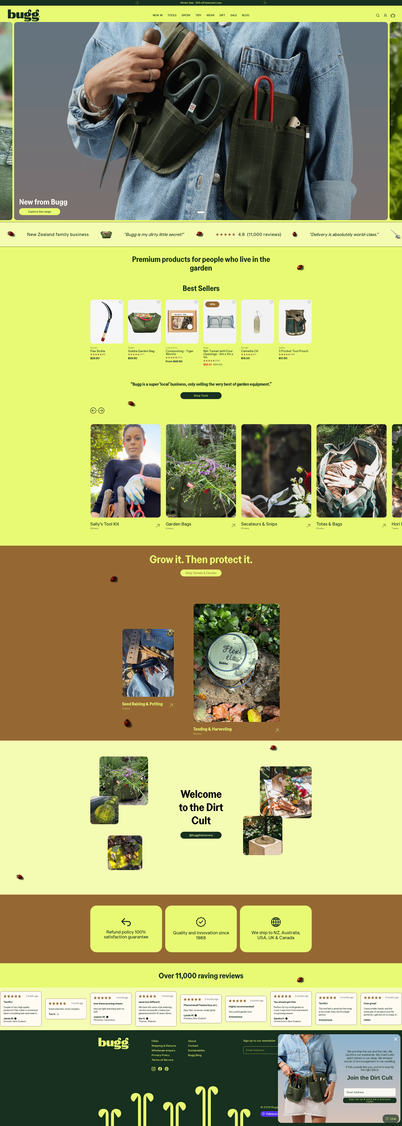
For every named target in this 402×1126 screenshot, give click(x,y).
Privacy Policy (161, 1055)
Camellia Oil (249, 351)
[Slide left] (93, 410)
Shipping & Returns (164, 1045)
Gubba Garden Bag (141, 351)
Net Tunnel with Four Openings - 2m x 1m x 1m (218, 354)
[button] (17, 1017)
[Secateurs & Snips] (308, 526)
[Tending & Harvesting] (277, 730)
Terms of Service (162, 1059)
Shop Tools (201, 395)
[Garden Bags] (233, 526)
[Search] (378, 15)
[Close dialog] (395, 1039)
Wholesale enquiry (163, 1050)
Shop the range (39, 215)
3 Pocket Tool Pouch (293, 351)
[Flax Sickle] (106, 322)
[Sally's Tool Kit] (158, 526)
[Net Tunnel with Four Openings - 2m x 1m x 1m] (219, 322)
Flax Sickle (97, 351)
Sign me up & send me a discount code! (370, 1100)
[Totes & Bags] (384, 526)
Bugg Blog (194, 1055)
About (192, 1041)
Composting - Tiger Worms (179, 352)
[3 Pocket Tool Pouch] (295, 322)
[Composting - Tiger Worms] (182, 322)
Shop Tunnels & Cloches (201, 573)
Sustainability (196, 1050)
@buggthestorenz (201, 835)
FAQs (155, 1041)
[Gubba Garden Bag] (144, 322)
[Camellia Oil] (257, 322)
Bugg (275, 1107)
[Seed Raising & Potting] (171, 705)
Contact (193, 1045)
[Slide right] (101, 410)
